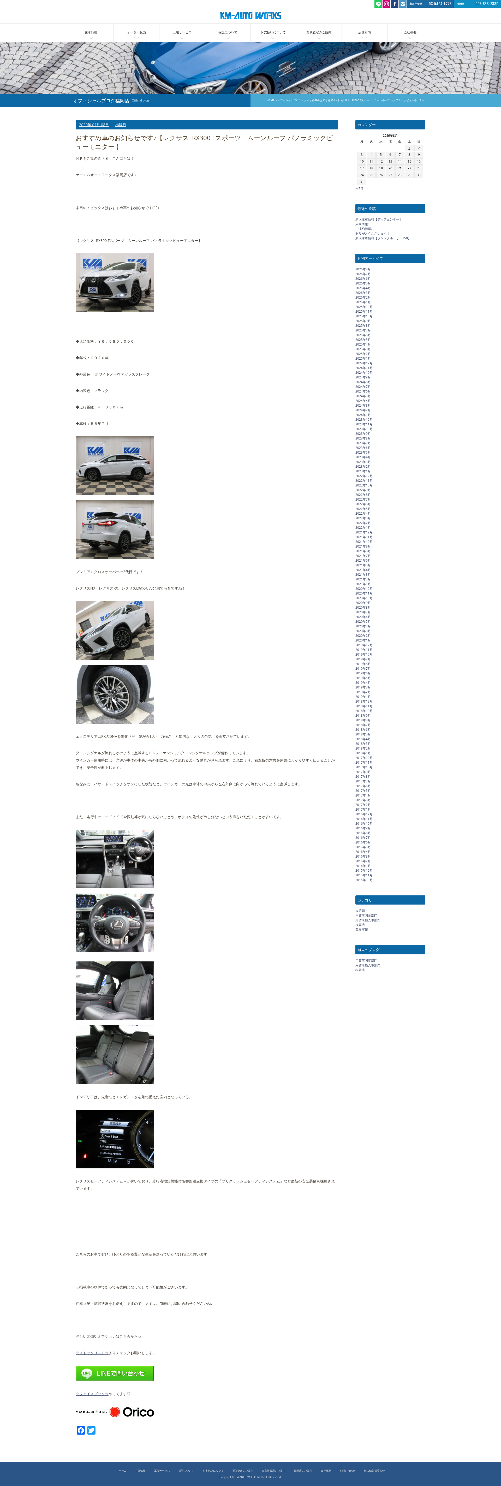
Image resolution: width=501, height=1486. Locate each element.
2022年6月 (363, 504)
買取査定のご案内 (318, 32)
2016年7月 (363, 837)
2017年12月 (364, 757)
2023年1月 (363, 471)
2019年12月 (364, 645)
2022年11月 (364, 480)
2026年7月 (363, 273)
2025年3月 (363, 349)
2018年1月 (363, 753)
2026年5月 (363, 283)
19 (381, 168)
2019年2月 (363, 691)
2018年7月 (363, 724)
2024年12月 (364, 363)
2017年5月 (363, 790)
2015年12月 (364, 870)
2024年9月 (363, 377)
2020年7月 (363, 612)
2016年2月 (363, 861)
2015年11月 (364, 875)
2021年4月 (363, 569)
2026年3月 (363, 292)
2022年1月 (363, 527)
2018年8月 (363, 720)
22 (409, 168)
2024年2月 (363, 410)
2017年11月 (364, 762)
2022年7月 (363, 499)
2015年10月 (364, 879)
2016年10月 (364, 823)
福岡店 (120, 124)
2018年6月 (363, 729)
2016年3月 (363, 856)
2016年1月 (363, 865)
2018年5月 (363, 734)
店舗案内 (364, 32)
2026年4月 (363, 288)
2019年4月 (363, 682)
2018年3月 (363, 743)
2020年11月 (364, 593)
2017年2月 (363, 804)
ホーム (123, 1470)
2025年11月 (364, 311)
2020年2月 (363, 635)
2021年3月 (363, 574)
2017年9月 (363, 771)
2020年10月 (364, 598)
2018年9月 (363, 715)
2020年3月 (363, 630)
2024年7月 (363, 386)
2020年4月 (363, 626)
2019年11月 (364, 649)
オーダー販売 (136, 32)
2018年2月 (363, 748)
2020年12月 (364, 588)
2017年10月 (364, 767)
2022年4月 (363, 513)
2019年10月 (364, 654)
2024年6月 (363, 391)
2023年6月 (363, 447)
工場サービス (182, 32)
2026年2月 (363, 297)
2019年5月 (363, 677)
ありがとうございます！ (372, 233)
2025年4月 (363, 344)
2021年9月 (363, 546)
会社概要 (410, 32)
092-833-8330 (486, 4)
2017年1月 (363, 809)
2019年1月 (363, 696)
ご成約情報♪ (364, 229)
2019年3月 (363, 687)
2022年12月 (364, 475)
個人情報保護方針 (374, 1470)
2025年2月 (363, 353)
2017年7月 (363, 781)
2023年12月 (364, 419)
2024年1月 (363, 414)
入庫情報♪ (362, 224)
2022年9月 (363, 490)
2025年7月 (363, 330)
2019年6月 (363, 673)
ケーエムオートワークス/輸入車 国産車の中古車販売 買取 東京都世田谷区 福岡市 (250, 15)
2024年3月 (363, 405)
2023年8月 (363, 438)
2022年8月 (363, 494)
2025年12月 (364, 306)
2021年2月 (363, 579)
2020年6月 (363, 616)
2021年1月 (363, 583)
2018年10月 (364, 710)
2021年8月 (363, 551)
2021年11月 (364, 536)
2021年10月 (364, 541)
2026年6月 (363, 278)
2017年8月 (363, 776)
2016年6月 (363, 842)
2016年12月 (364, 814)
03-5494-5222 (440, 4)
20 (390, 168)
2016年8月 (363, 832)
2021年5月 (363, 565)
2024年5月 (363, 396)
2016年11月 (364, 818)
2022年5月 (363, 508)
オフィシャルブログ (289, 100)
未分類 (360, 910)
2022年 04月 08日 (94, 124)
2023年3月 (363, 461)
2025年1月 (363, 358)
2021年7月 (363, 555)
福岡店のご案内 (303, 1470)
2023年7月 (363, 443)
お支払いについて (273, 32)
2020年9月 (363, 602)
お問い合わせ (347, 1470)
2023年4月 (363, 457)
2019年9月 (363, 659)
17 (362, 168)
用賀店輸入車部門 (367, 920)
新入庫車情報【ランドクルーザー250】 (383, 238)
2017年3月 (363, 800)
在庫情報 (91, 32)
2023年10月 (364, 428)
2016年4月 (363, 851)
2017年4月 (363, 795)
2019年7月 (363, 668)
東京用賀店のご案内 (273, 1470)
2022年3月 (363, 518)
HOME (271, 100)
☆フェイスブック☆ (92, 1393)
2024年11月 (364, 367)
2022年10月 (364, 485)
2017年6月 (363, 785)
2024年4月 (363, 400)
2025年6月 (363, 334)
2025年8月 (363, 325)
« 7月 (359, 188)
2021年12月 (364, 532)
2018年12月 (364, 701)
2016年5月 (363, 847)
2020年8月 (363, 607)
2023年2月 (363, 466)
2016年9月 (363, 828)
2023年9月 (363, 433)
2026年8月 (363, 269)
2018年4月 (363, 738)
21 (400, 168)
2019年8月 (363, 663)
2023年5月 (363, 452)
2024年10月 (364, 372)
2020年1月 (363, 640)
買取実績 (361, 929)
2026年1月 (363, 302)
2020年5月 (363, 621)
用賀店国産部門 (366, 915)
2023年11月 (364, 424)
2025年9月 (363, 320)
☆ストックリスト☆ (92, 1352)
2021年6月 (363, 560)
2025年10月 (364, 316)
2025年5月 (363, 339)
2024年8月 (363, 381)
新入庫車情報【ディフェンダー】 (378, 219)
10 (362, 161)
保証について (227, 32)
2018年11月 (364, 706)
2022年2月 (363, 522)
